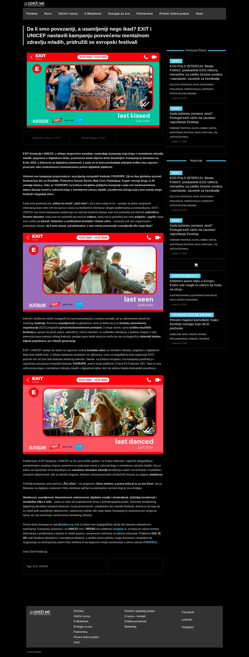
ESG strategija (183, 84)
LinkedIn (187, 619)
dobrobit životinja (180, 128)
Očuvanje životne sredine (191, 314)
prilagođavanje (179, 339)
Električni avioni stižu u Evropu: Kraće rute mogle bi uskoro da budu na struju (196, 285)
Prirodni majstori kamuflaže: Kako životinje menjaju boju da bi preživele (194, 324)
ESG (172, 84)
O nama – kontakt (135, 616)
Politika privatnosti (135, 621)
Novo (48, 13)
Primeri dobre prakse (174, 13)
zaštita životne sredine (183, 93)
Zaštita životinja (179, 137)
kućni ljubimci (200, 128)
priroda (193, 339)
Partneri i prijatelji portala (139, 611)
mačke (212, 128)
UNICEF (43, 566)
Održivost (207, 89)
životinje (204, 339)
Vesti (199, 13)
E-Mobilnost (93, 13)
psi (215, 132)
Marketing (130, 626)
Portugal (207, 132)
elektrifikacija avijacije (203, 295)
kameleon (175, 334)
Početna (32, 13)
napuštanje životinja (182, 132)
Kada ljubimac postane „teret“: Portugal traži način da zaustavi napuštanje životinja (192, 118)
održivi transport (187, 300)
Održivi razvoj (68, 13)
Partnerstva (145, 13)
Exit (35, 566)
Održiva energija (185, 275)
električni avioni (179, 295)
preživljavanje (197, 334)
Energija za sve (119, 13)
